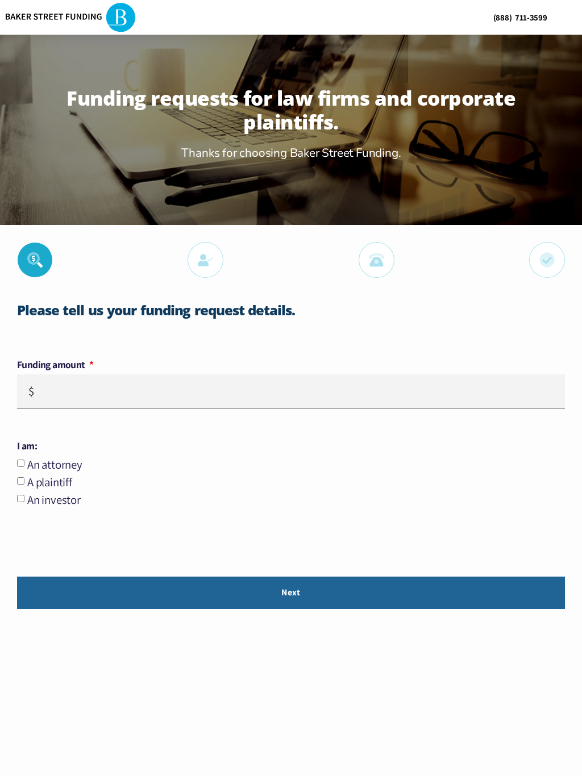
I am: (27, 446)
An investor (54, 499)
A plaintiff (49, 482)
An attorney (54, 464)
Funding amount (52, 364)
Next (290, 592)
